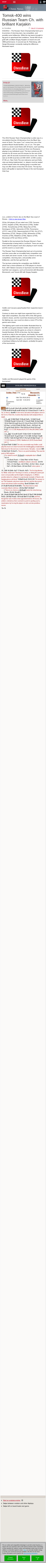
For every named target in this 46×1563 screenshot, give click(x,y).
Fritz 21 (6, 83)
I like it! (33, 28)
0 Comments (40, 28)
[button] (14, 2)
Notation (23, 389)
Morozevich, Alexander (34, 393)
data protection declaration (30, 1553)
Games (38, 389)
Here (25, 1550)
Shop (4, 2)
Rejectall (24, 1558)
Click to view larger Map (17, 219)
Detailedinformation (10, 1558)
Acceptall (37, 1558)
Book (8, 389)
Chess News (16, 9)
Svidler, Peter (11, 392)
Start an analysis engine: (12, 1500)
